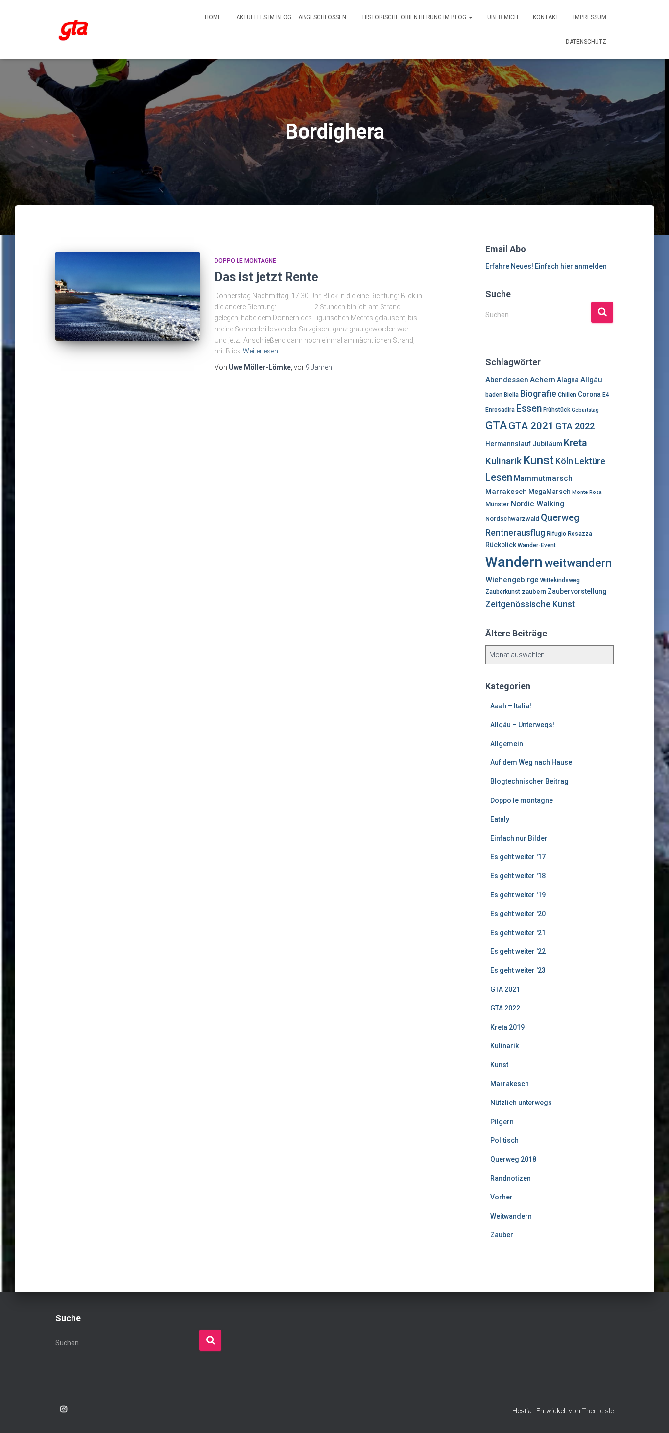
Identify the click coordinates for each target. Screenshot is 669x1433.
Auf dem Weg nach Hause (531, 762)
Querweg (560, 517)
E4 (605, 394)
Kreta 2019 (507, 1027)
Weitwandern (511, 1216)
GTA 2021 (531, 426)
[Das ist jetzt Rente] (127, 296)
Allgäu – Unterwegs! (522, 724)
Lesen (498, 477)
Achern (542, 380)
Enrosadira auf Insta (63, 1409)
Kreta (575, 442)
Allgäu (591, 380)
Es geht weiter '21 (518, 933)
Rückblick (500, 545)
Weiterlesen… (263, 351)
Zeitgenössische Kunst (530, 604)
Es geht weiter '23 (518, 970)
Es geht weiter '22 (518, 951)
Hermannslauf (508, 443)
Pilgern (502, 1122)
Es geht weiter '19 (518, 895)
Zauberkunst (502, 591)
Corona (589, 394)
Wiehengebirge (512, 579)
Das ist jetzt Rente (266, 277)
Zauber (501, 1235)
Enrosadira (500, 409)
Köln (564, 461)
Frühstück (556, 409)
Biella (511, 394)
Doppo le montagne (245, 261)
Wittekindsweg (560, 580)
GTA (496, 425)
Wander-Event (537, 545)
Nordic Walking (537, 503)
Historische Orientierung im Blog (415, 17)
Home (213, 17)
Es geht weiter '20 (518, 913)
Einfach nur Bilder (519, 838)
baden (493, 394)
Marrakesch (506, 491)
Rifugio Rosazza (569, 533)
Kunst (538, 460)
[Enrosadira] (73, 29)
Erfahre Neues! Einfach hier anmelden (546, 266)
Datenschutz (586, 41)
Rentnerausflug (515, 533)
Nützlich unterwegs (521, 1102)
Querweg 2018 (513, 1159)
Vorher (501, 1197)
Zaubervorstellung (577, 591)
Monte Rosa (587, 492)
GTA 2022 (575, 426)
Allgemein (506, 744)
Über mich (502, 17)
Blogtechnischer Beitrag (529, 781)
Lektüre (589, 461)
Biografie (538, 393)
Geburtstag (585, 410)
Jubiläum (547, 443)
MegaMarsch (549, 491)
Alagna (568, 380)
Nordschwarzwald (512, 518)
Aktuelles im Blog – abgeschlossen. (292, 17)
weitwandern (578, 563)
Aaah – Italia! (510, 706)
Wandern (514, 562)
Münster (497, 504)
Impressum (589, 17)
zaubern (534, 591)
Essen (529, 408)
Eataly (499, 819)
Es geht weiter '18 (518, 876)
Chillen (567, 394)
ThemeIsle (598, 1411)
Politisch (504, 1140)
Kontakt (546, 17)
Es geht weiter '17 (518, 857)
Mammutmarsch (543, 478)
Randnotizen (510, 1178)
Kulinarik (503, 461)
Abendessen (506, 380)
